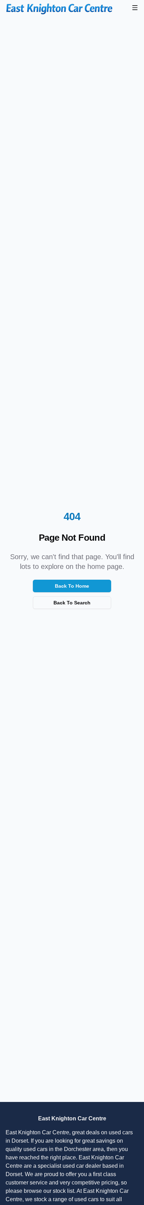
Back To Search (72, 602)
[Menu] (134, 7)
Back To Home (72, 586)
